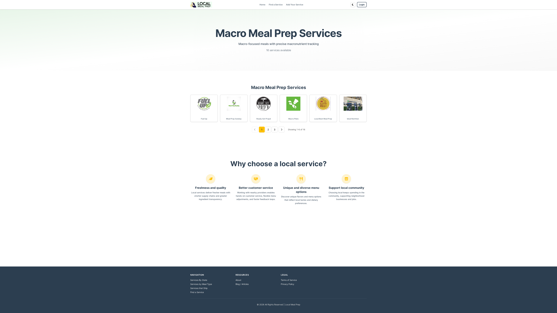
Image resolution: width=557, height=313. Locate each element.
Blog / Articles (242, 284)
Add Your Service (294, 4)
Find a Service (276, 4)
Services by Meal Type (201, 284)
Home (262, 4)
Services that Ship (199, 288)
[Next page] (281, 129)
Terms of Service (289, 280)
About (238, 280)
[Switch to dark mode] (353, 4)
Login (362, 4)
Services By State (198, 280)
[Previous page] (255, 129)
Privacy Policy (287, 284)
